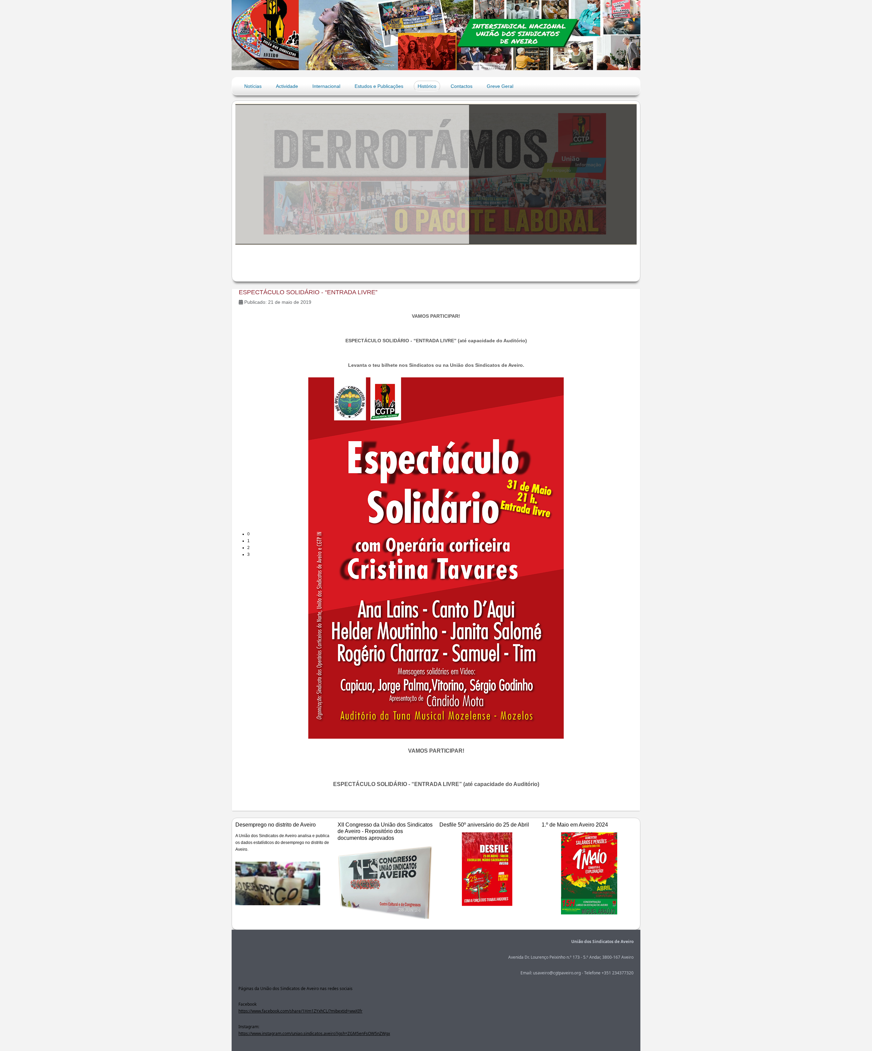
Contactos (461, 86)
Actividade (287, 86)
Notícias (253, 86)
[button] (442, 534)
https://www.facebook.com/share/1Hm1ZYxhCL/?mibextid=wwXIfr (300, 1011)
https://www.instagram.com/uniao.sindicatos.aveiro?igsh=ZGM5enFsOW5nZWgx (314, 1033)
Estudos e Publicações (379, 86)
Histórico (427, 86)
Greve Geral (500, 86)
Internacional (326, 86)
